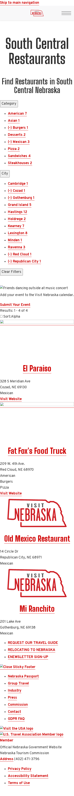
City (5, 173)
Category (9, 103)
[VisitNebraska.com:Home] (37, 14)
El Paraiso (37, 368)
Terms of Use (19, 783)
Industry (14, 690)
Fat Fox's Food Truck (37, 451)
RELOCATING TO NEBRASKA (31, 650)
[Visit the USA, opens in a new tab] (16, 729)
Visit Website (11, 399)
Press (12, 697)
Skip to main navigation (19, 3)
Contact (14, 712)
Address (6, 759)
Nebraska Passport (23, 676)
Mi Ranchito (37, 608)
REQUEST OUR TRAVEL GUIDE (33, 643)
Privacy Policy (19, 769)
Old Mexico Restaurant (37, 538)
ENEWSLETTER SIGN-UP (28, 657)
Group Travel (18, 683)
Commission (18, 705)
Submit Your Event (15, 305)
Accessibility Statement (28, 776)
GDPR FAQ (16, 719)
